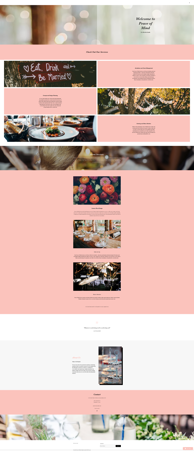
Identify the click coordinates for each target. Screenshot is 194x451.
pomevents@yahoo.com (97, 405)
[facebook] (189, 2)
